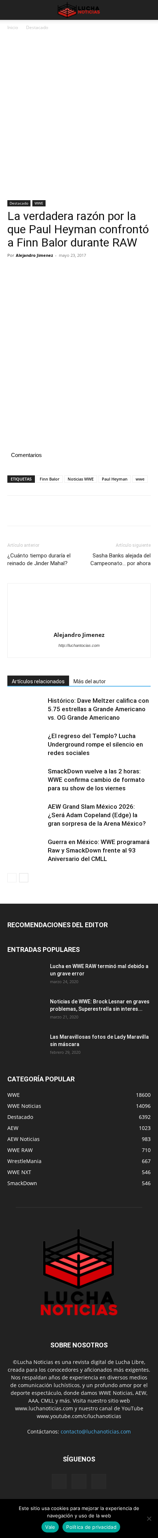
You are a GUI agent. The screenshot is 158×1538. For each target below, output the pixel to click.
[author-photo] (79, 609)
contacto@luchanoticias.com (96, 1431)
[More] (82, 272)
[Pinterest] (48, 272)
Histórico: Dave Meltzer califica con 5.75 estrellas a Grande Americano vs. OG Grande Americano (98, 709)
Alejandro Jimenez (34, 255)
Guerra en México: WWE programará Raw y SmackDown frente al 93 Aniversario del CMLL (99, 850)
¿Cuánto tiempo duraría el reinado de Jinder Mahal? (39, 559)
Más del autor (89, 681)
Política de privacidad (91, 1527)
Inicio (12, 27)
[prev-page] (12, 877)
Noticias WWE (81, 479)
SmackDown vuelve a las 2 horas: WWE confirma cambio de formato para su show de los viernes (96, 780)
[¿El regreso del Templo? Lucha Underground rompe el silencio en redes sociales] (25, 744)
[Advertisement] (79, 118)
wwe (140, 479)
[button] (12, 10)
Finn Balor (50, 479)
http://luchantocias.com (79, 645)
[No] (148, 1518)
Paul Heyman (115, 479)
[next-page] (23, 877)
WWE (39, 203)
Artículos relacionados (38, 681)
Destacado (37, 27)
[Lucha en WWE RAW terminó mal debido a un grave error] (25, 975)
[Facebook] (14, 272)
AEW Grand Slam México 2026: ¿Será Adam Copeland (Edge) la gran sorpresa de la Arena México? (97, 815)
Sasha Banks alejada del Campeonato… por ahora (120, 559)
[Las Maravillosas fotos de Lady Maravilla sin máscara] (25, 1046)
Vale (50, 1527)
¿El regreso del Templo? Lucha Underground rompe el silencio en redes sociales (95, 744)
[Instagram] (79, 1481)
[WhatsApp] (65, 272)
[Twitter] (31, 272)
